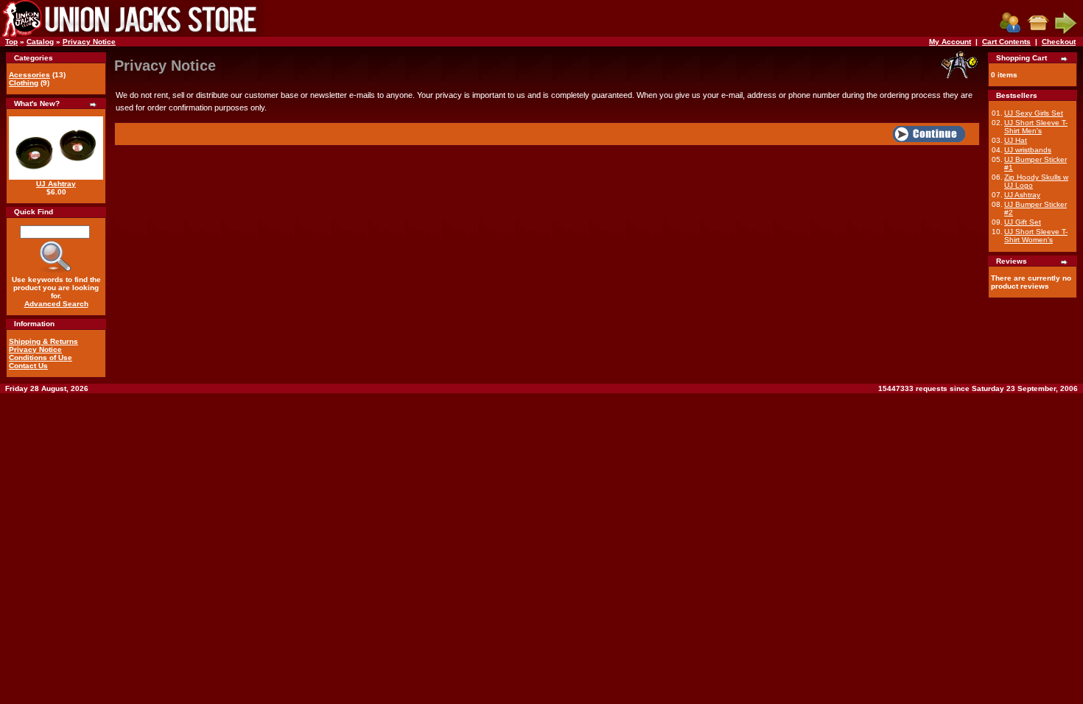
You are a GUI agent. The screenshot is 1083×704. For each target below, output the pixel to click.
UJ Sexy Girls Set (1033, 113)
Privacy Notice (89, 42)
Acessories (29, 75)
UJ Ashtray (56, 184)
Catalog (40, 42)
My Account (950, 42)
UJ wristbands (1027, 150)
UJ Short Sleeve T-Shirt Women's (1036, 236)
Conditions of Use (40, 357)
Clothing (23, 83)
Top (11, 42)
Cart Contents (1006, 42)
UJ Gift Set (1022, 222)
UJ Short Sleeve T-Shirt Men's (1036, 127)
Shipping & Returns (43, 341)
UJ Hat (1015, 140)
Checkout (1059, 42)
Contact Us (28, 366)
